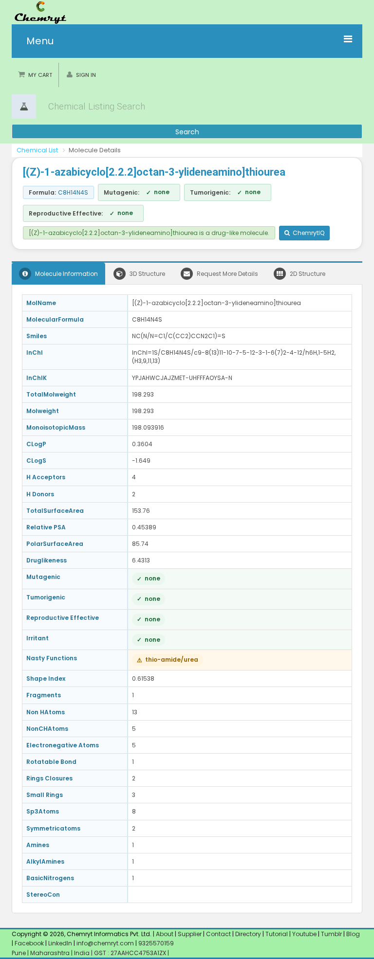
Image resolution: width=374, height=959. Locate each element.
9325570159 (155, 943)
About (164, 934)
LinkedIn (61, 943)
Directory (248, 934)
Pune (19, 953)
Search (187, 132)
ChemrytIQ (307, 233)
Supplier (190, 934)
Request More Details (226, 274)
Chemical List (37, 150)
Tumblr (331, 934)
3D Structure (146, 274)
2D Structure (306, 274)
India (82, 953)
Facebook (29, 943)
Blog (353, 934)
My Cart (40, 75)
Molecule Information (66, 274)
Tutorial (276, 934)
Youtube (304, 934)
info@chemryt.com (105, 943)
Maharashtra (50, 953)
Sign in (86, 75)
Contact (219, 934)
